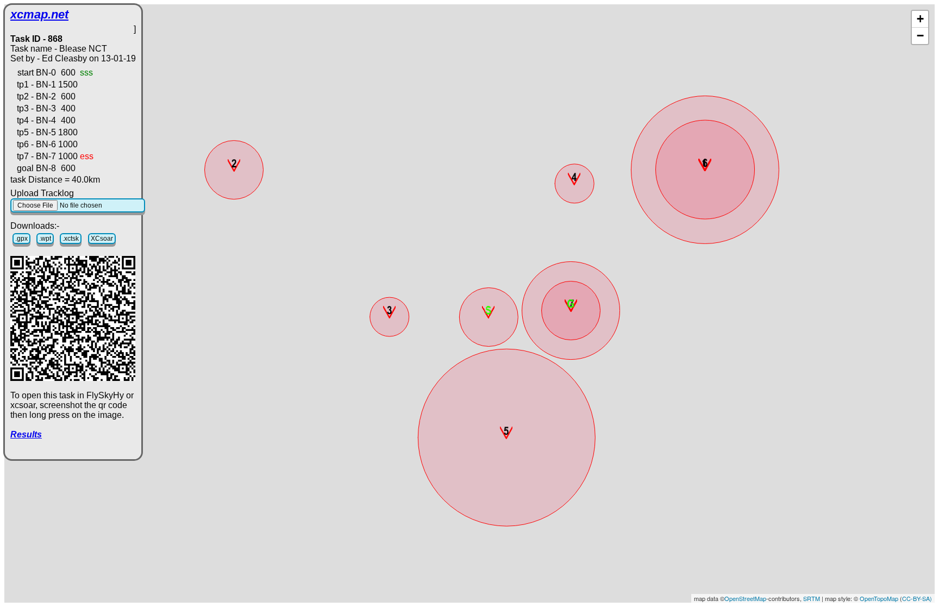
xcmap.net (39, 14)
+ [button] (920, 19)
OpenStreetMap (745, 598)
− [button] (920, 35)
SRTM (811, 598)
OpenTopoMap (879, 598)
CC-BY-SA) (917, 598)
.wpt (45, 238)
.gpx (21, 238)
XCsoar (102, 238)
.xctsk (70, 238)
